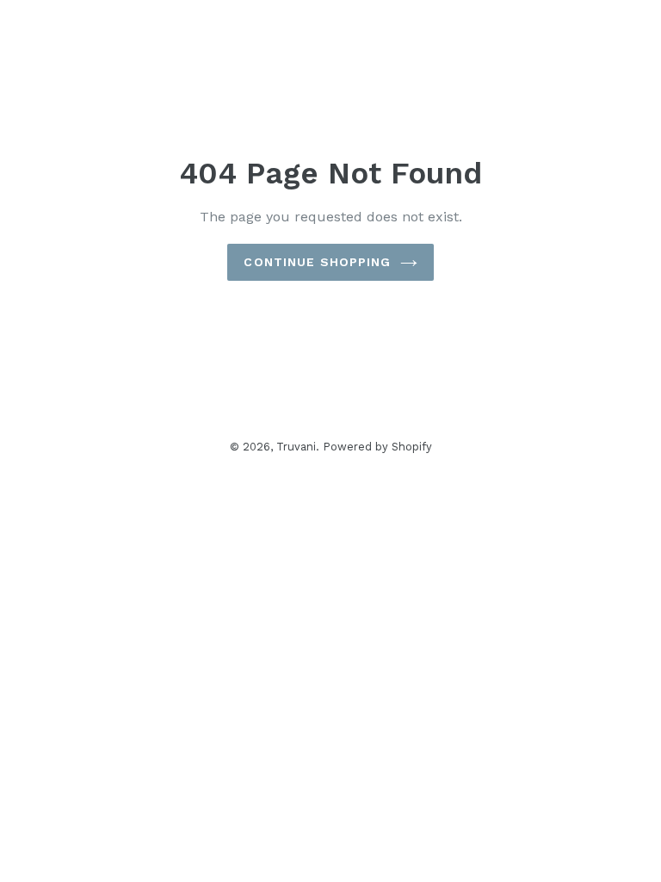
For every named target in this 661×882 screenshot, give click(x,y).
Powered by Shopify (378, 446)
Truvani (296, 446)
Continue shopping (317, 262)
